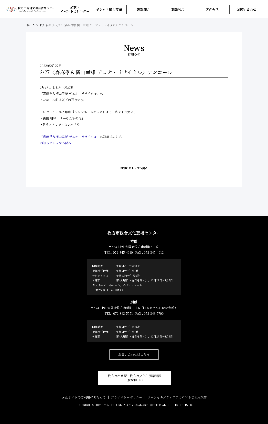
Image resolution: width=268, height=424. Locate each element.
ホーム (30, 25)
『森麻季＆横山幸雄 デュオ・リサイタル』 (70, 136)
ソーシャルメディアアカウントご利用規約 (177, 397)
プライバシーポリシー (126, 397)
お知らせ (45, 25)
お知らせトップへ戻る (55, 143)
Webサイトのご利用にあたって (83, 397)
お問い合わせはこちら (134, 354)
